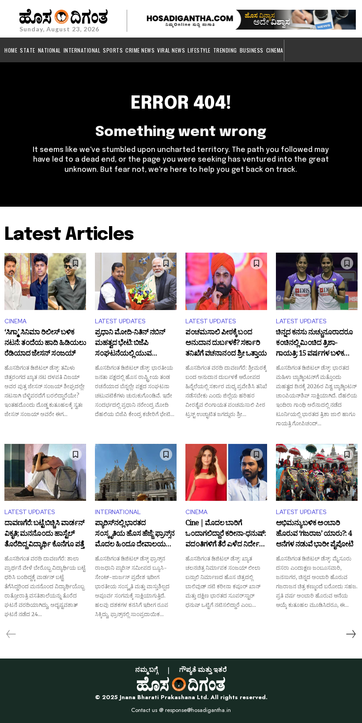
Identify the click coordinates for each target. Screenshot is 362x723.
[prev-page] (11, 634)
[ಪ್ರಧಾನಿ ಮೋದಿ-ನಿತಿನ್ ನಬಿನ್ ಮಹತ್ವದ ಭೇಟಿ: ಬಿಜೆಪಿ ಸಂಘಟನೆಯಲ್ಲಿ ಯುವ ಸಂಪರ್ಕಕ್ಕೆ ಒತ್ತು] (136, 281)
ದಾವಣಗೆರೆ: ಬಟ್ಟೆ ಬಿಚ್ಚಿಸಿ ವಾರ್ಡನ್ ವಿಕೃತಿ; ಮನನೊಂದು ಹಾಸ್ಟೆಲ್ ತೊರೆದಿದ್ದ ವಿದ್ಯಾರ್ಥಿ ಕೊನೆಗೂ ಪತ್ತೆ (44, 534)
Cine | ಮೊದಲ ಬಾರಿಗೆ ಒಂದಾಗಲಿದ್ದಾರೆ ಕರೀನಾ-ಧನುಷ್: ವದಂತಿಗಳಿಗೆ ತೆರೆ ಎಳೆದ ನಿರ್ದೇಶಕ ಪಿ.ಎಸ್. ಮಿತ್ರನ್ (226, 534)
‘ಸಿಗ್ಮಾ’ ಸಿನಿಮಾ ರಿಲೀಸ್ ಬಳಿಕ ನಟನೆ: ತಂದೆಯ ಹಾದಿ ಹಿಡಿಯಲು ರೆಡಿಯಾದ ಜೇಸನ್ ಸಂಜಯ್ (45, 343)
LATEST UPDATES (120, 321)
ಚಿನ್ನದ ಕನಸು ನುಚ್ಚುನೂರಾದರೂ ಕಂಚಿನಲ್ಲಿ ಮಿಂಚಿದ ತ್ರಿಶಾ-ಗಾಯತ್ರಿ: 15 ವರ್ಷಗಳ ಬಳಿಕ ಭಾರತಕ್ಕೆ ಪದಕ (314, 343)
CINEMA (15, 321)
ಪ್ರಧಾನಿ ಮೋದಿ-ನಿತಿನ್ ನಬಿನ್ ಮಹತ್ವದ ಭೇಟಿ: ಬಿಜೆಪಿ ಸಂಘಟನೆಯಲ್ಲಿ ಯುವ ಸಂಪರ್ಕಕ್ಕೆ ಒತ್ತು (130, 343)
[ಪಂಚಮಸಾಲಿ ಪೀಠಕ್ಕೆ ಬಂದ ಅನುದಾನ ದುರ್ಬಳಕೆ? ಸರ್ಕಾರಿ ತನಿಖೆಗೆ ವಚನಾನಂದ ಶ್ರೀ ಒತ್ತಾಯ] (226, 281)
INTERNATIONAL (118, 512)
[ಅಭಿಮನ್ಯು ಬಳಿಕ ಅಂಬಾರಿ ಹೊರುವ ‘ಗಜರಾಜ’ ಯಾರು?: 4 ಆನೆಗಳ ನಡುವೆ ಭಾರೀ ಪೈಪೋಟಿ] (317, 472)
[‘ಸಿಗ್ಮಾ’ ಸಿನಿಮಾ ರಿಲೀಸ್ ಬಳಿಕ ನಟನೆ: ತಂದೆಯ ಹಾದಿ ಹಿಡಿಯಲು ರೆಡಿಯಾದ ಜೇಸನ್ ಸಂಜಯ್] (45, 281)
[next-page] (350, 634)
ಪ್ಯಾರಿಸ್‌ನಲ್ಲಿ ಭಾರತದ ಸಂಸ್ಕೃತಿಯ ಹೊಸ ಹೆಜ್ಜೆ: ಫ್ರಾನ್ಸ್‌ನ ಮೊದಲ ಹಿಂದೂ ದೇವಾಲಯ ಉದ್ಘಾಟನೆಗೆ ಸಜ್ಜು (134, 534)
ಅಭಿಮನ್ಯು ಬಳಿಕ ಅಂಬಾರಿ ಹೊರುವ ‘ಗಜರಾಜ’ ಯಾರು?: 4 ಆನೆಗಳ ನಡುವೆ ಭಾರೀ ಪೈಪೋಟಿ (314, 534)
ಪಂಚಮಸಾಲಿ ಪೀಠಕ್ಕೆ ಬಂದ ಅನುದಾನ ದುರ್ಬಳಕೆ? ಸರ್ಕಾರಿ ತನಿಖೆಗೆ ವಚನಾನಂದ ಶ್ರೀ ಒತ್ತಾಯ (226, 343)
